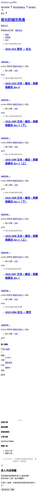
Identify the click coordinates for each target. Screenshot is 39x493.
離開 (12, 489)
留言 (20, 66)
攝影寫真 (18, 30)
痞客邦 (15, 66)
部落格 (7, 37)
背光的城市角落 (13, 20)
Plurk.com (20, 420)
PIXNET (10, 459)
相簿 (7, 35)
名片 (7, 40)
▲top (3, 74)
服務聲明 (23, 461)
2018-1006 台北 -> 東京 (18, 312)
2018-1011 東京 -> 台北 (18, 49)
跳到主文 (4, 26)
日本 (16, 71)
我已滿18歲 (5, 489)
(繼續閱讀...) (5, 62)
